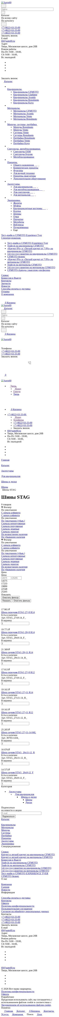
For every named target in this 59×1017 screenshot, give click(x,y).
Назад (17, 388)
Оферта (5, 903)
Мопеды (5, 830)
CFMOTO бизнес (16, 256)
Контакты (6, 900)
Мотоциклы (7, 827)
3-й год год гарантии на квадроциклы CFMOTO (32, 254)
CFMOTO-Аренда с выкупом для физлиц (28, 270)
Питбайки (6, 835)
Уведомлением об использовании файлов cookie (26, 1005)
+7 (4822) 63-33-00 (10, 27)
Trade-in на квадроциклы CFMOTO (25, 245)
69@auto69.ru (8, 41)
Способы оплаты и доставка (15, 898)
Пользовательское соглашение (16, 908)
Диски (28, 802)
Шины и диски (29, 797)
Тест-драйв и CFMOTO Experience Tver (27, 243)
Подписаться (8, 816)
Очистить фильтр (22, 601)
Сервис (5, 852)
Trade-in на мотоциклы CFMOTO (24, 264)
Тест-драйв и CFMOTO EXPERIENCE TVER (24, 873)
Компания (6, 884)
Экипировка (7, 843)
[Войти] (2, 368)
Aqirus (18, 997)
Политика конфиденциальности (17, 906)
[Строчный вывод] (4, 603)
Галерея (5, 887)
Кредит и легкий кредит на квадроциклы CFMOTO (28, 854)
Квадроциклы (8, 824)
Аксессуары (15, 791)
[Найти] (3, 24)
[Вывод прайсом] (6, 603)
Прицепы (6, 838)
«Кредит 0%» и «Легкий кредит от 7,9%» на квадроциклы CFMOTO (30, 249)
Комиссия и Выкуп (11, 860)
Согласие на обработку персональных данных (25, 911)
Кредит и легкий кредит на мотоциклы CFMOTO (27, 857)
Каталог (5, 819)
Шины (28, 799)
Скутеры (5, 833)
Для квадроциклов (24, 794)
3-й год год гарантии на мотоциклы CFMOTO (31, 267)
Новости (5, 889)
